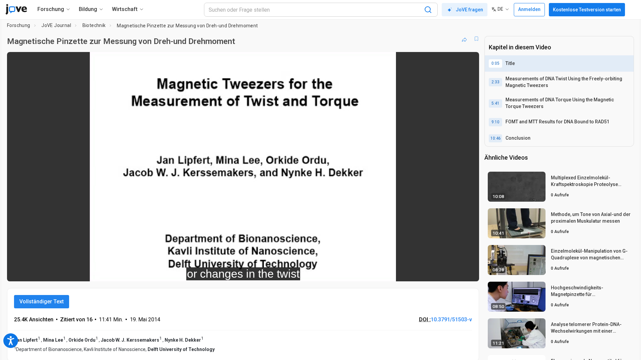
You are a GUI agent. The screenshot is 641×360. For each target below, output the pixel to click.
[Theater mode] (468, 271)
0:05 (495, 63)
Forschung (18, 25)
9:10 (495, 122)
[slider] (206, 271)
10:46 (495, 138)
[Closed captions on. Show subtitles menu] (453, 271)
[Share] (464, 38)
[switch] (401, 272)
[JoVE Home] (16, 9)
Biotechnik (94, 25)
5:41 (495, 103)
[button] (468, 61)
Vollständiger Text (41, 301)
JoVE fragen (469, 9)
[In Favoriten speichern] (476, 38)
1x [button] (439, 272)
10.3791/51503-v (451, 319)
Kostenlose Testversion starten (587, 9)
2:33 (495, 82)
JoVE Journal (56, 25)
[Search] (428, 9)
